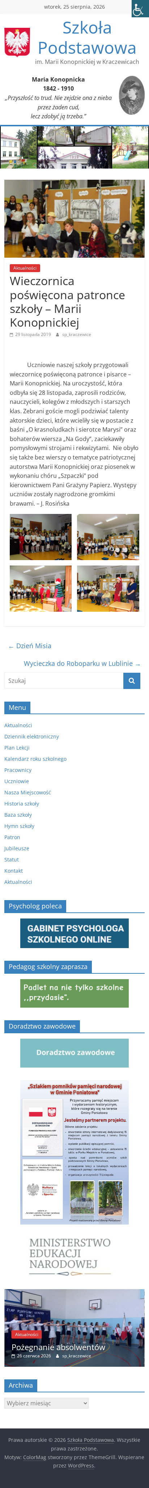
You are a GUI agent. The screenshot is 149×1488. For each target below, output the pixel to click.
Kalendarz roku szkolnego (35, 758)
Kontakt (13, 870)
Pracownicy (17, 770)
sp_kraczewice (76, 334)
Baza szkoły (18, 814)
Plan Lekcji (17, 747)
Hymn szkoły (19, 825)
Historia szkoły (21, 803)
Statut (11, 859)
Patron (12, 837)
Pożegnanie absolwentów (58, 1346)
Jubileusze (16, 848)
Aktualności (25, 268)
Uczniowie (16, 781)
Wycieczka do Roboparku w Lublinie (82, 663)
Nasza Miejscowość (27, 792)
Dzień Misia (29, 645)
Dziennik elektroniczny (31, 736)
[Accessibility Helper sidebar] (140, 8)
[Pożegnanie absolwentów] (74, 1293)
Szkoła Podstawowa (87, 37)
